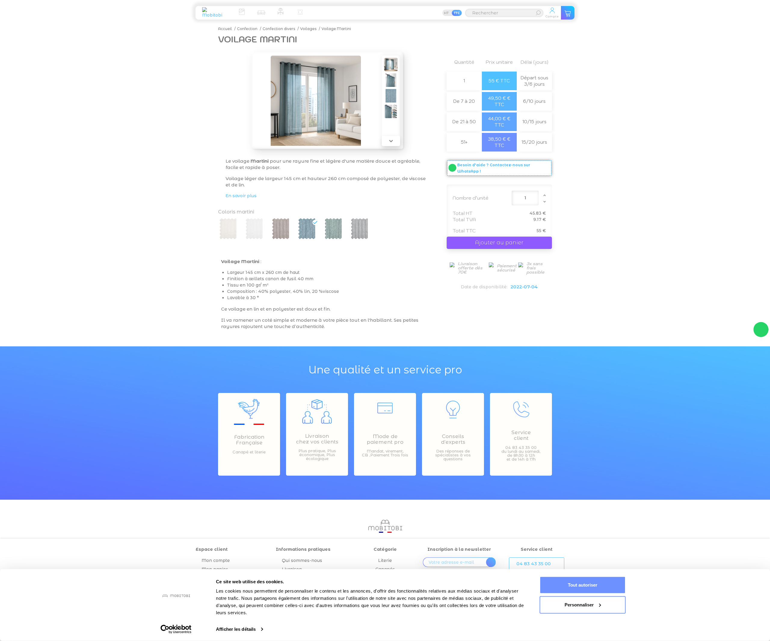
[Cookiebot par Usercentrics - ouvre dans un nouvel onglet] (176, 629)
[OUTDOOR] (280, 11)
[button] (536, 563)
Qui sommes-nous (302, 560)
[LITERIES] (241, 11)
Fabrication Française (249, 440)
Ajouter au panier (499, 242)
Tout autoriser (582, 584)
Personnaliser (579, 604)
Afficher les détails (236, 629)
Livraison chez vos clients (317, 439)
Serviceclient (521, 435)
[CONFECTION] (300, 11)
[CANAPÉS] (261, 11)
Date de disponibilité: (484, 287)
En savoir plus (241, 195)
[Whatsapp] (760, 329)
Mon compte (216, 560)
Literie (385, 560)
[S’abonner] (491, 562)
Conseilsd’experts (453, 439)
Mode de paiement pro (385, 439)
